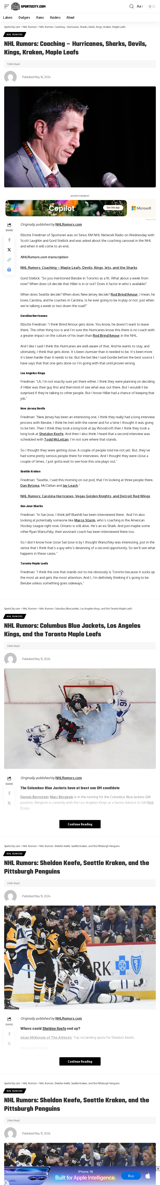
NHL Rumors (15, 34)
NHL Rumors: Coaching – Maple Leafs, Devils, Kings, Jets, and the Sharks (78, 268)
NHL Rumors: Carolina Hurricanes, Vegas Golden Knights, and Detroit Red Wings (85, 496)
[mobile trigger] (7, 6)
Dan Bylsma (29, 485)
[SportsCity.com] (28, 6)
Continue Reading (80, 824)
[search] (132, 6)
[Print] (9, 270)
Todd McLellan (56, 439)
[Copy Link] (9, 260)
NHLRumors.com (68, 224)
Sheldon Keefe (51, 434)
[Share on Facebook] (9, 240)
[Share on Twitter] (9, 250)
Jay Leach (70, 485)
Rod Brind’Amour (124, 294)
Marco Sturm (84, 520)
